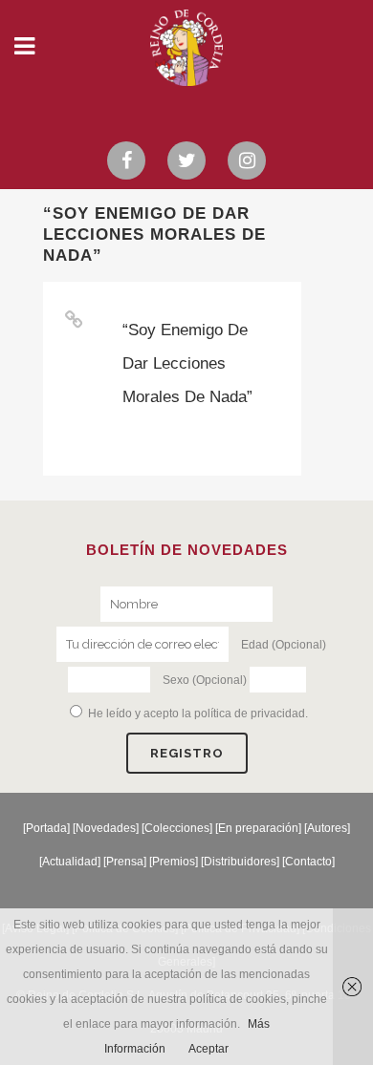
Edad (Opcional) (283, 644)
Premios (173, 861)
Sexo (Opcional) (205, 680)
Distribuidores (240, 861)
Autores (327, 828)
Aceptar (208, 1048)
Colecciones (176, 828)
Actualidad (70, 861)
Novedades (106, 828)
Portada (46, 828)
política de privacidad (249, 713)
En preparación (258, 828)
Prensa (124, 861)
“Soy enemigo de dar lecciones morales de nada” (187, 363)
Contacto (308, 861)
